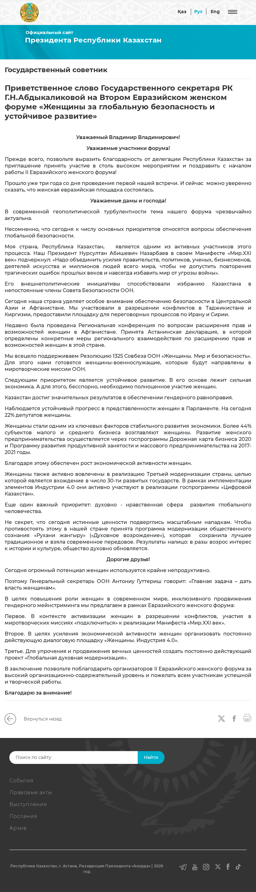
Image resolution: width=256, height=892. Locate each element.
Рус (198, 11)
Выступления (28, 804)
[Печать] (247, 717)
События (21, 781)
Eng (215, 11)
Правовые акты (30, 792)
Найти (151, 757)
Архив (18, 828)
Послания (23, 816)
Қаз (182, 11)
